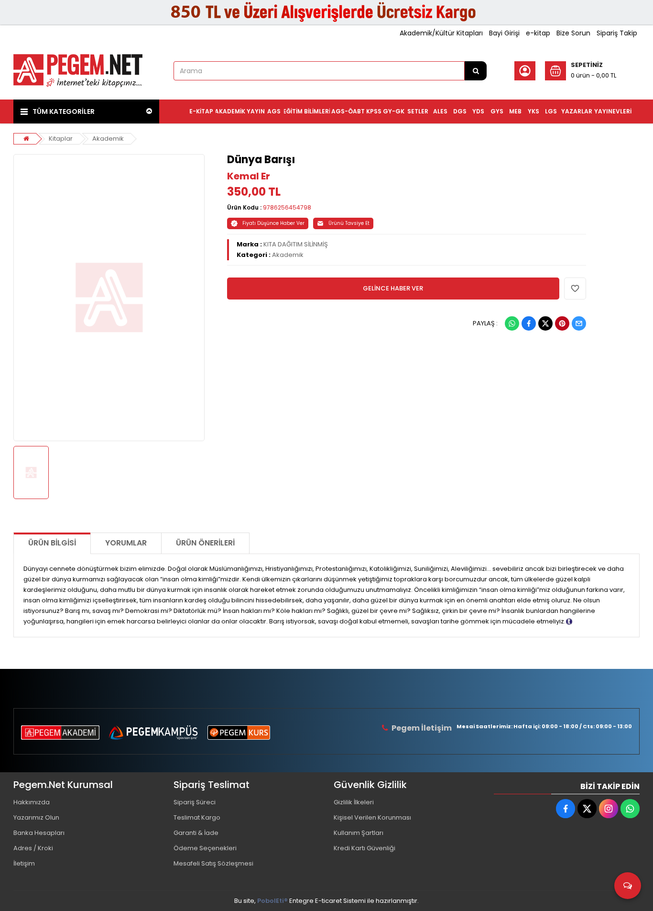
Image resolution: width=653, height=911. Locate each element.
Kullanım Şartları (358, 832)
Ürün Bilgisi (52, 542)
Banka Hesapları (39, 832)
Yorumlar (126, 542)
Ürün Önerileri (205, 542)
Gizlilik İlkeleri (354, 802)
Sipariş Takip (617, 33)
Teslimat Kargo (197, 817)
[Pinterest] (562, 323)
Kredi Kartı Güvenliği (364, 848)
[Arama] (476, 70)
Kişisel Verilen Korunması (372, 817)
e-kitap (538, 33)
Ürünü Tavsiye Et (349, 223)
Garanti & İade (196, 832)
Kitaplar (61, 138)
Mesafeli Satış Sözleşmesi (213, 863)
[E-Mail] (579, 323)
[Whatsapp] (512, 323)
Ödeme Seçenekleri (205, 848)
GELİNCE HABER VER (393, 288)
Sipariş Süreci (195, 802)
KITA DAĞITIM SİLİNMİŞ (295, 244)
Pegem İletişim (422, 727)
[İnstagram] (608, 808)
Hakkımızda (31, 802)
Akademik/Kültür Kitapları (441, 33)
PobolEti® (272, 900)
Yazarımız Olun (36, 817)
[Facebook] (529, 323)
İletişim (24, 863)
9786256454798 (287, 207)
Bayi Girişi (504, 33)
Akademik (108, 138)
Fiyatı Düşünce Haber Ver (273, 223)
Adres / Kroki (33, 848)
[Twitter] (545, 323)
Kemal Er (248, 176)
